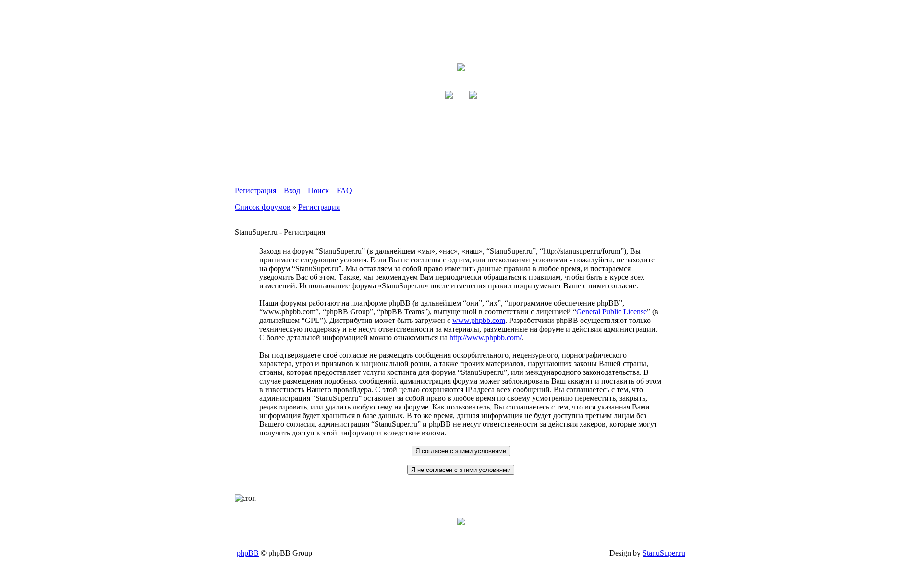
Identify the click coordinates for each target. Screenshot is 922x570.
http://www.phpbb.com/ (485, 338)
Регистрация (255, 190)
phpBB (248, 553)
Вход (292, 190)
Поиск (318, 190)
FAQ (344, 190)
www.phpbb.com (478, 320)
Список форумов (263, 207)
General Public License (611, 312)
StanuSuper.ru (664, 553)
